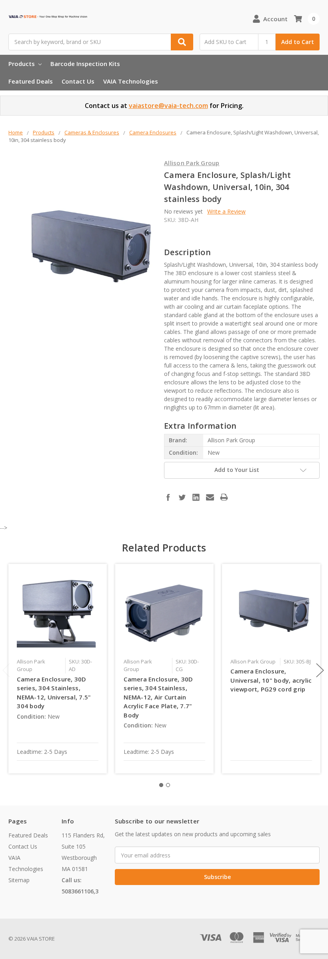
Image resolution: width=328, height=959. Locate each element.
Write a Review (226, 211)
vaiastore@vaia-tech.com (168, 105)
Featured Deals (30, 81)
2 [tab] (168, 785)
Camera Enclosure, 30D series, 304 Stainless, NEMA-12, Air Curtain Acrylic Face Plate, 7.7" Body (158, 697)
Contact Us (78, 81)
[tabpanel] (57, 668)
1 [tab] (161, 785)
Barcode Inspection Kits (85, 64)
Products (22, 64)
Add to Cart (297, 42)
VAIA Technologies (130, 81)
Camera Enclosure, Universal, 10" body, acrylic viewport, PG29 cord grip (271, 680)
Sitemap (19, 880)
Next (320, 670)
